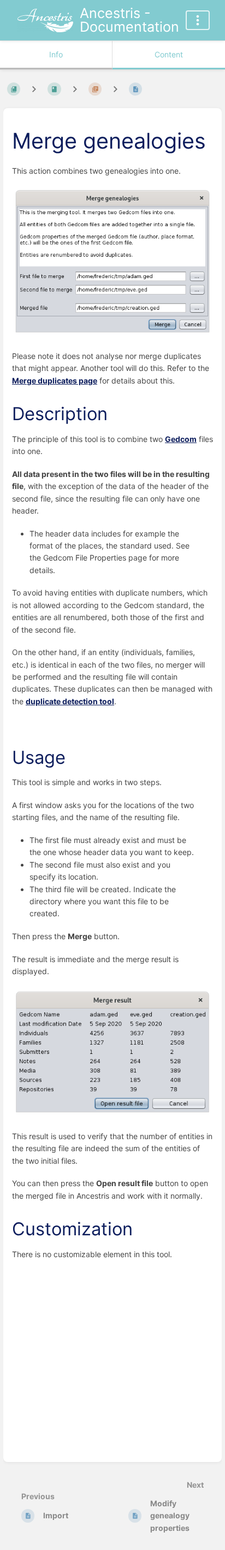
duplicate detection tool (70, 701)
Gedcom (181, 439)
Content (169, 54)
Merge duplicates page (54, 380)
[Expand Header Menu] (198, 20)
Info (56, 54)
